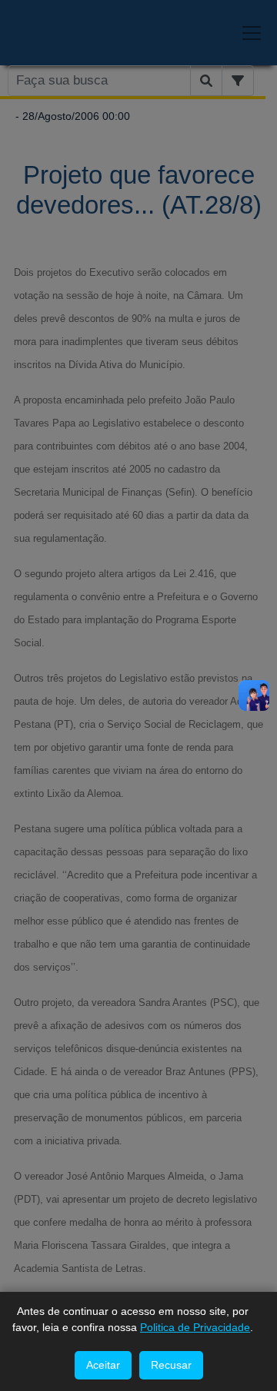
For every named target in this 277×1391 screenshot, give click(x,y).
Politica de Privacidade (195, 1327)
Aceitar (103, 1365)
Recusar (171, 1365)
